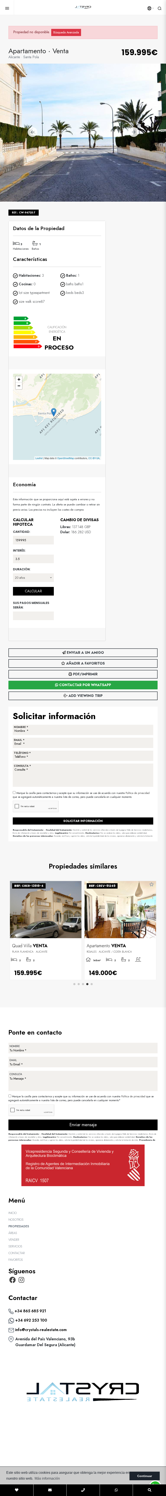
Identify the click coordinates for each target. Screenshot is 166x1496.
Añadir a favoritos (85, 663)
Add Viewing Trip (85, 695)
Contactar (16, 1253)
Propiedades (18, 1226)
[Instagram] (22, 1281)
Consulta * (22, 766)
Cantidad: (21, 532)
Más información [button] (47, 1478)
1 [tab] (74, 984)
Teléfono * (22, 753)
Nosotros (16, 1219)
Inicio (12, 1213)
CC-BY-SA (93, 458)
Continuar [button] (144, 1476)
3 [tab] (83, 984)
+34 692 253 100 (30, 1320)
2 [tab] (79, 984)
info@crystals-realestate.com (40, 1330)
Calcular (33, 591)
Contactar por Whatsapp (84, 684)
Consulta (16, 1074)
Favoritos (15, 1260)
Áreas (12, 1233)
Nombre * (21, 727)
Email (13, 1060)
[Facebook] (12, 1281)
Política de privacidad (138, 793)
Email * (19, 740)
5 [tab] (92, 984)
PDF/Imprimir (84, 674)
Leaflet (39, 458)
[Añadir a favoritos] (77, 885)
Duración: (21, 569)
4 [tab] (87, 984)
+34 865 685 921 (29, 1311)
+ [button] (19, 379)
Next (133, 133)
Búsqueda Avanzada (66, 32)
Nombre (15, 1046)
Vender (13, 1239)
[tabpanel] (46, 930)
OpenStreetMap (65, 458)
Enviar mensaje (83, 1125)
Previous (32, 133)
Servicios (15, 1246)
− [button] (19, 386)
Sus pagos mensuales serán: (31, 605)
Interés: (19, 550)
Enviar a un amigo (85, 652)
